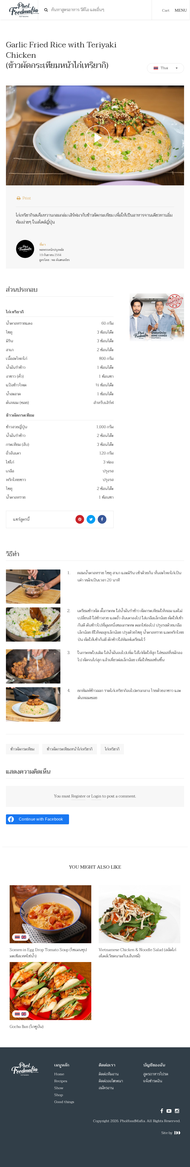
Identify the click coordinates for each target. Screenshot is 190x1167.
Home (59, 1074)
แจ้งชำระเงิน (152, 1081)
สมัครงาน (106, 1088)
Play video (95, 135)
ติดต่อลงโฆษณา (111, 1081)
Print (26, 198)
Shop (58, 1095)
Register (78, 796)
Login (96, 796)
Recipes (60, 1081)
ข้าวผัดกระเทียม (22, 749)
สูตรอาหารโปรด (155, 1074)
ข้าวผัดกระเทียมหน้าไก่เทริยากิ (70, 749)
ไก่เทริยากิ (112, 749)
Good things (64, 1102)
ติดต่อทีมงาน (109, 1074)
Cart (165, 10)
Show (58, 1088)
